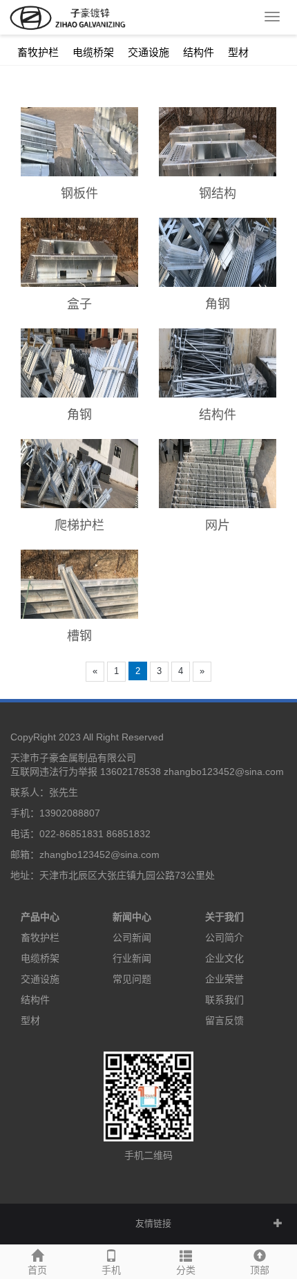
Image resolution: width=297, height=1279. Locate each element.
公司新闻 (132, 937)
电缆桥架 (93, 52)
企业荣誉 (224, 978)
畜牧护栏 (38, 52)
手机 (111, 1270)
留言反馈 (224, 1020)
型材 (238, 52)
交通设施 (148, 52)
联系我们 (224, 999)
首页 (37, 1270)
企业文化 (224, 958)
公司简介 (224, 937)
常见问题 (132, 978)
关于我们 (224, 916)
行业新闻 (132, 958)
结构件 (198, 52)
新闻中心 (132, 916)
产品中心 (40, 916)
